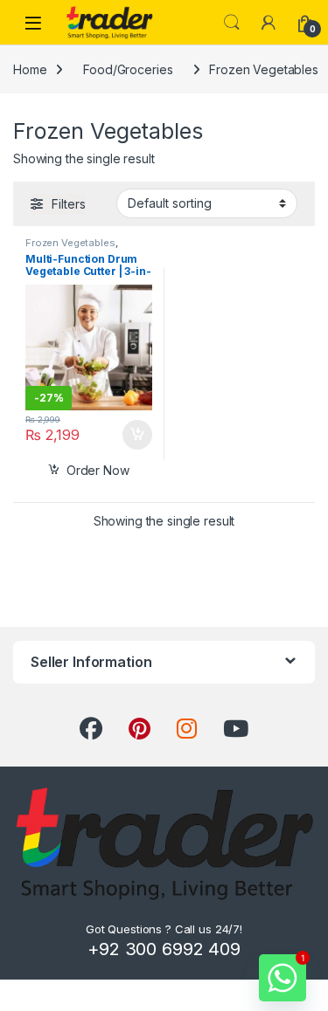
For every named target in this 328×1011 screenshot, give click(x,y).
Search (231, 22)
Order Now (97, 470)
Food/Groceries (127, 69)
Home (29, 69)
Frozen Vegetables (70, 243)
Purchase (125, 435)
